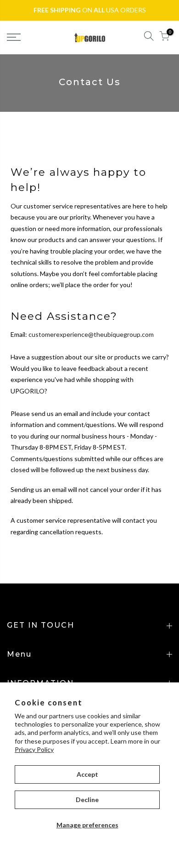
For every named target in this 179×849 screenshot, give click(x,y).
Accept (87, 774)
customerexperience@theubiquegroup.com (91, 334)
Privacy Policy (34, 749)
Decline (87, 799)
